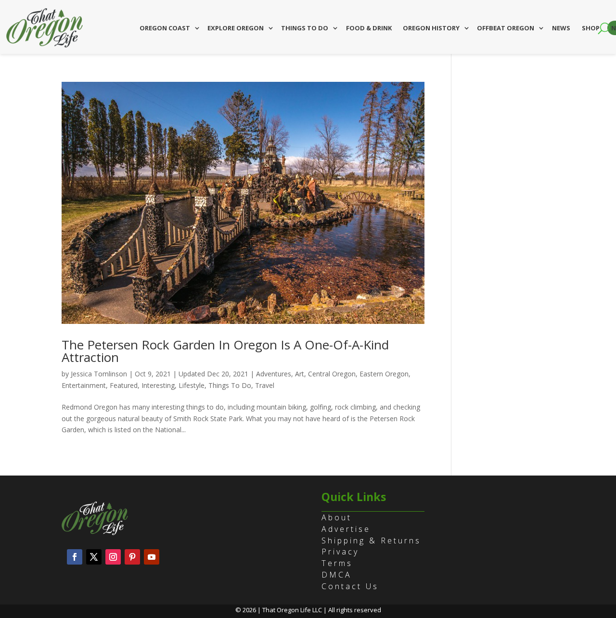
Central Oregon (332, 373)
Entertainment (84, 385)
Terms (337, 563)
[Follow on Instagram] (113, 557)
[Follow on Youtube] (151, 557)
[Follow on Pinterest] (132, 557)
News (561, 28)
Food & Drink (369, 28)
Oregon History (431, 28)
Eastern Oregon (384, 373)
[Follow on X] (94, 557)
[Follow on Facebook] (74, 557)
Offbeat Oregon (505, 28)
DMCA (336, 574)
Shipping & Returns (371, 540)
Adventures (273, 373)
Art (299, 373)
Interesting (158, 385)
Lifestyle (192, 385)
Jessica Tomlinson (99, 373)
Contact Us (350, 586)
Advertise (346, 529)
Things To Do (229, 385)
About (336, 517)
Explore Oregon (235, 28)
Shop (591, 28)
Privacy (340, 551)
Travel (264, 385)
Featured (124, 385)
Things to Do (304, 28)
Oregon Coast (165, 28)
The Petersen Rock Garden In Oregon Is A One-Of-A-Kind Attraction (225, 351)
